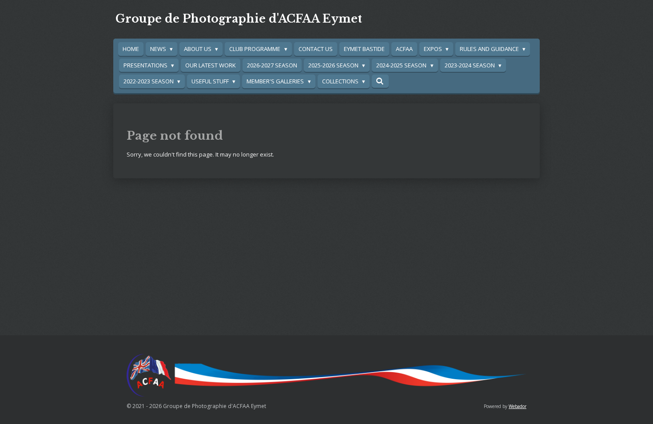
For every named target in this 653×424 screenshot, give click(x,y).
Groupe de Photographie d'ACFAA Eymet (238, 19)
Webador (517, 406)
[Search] (380, 81)
